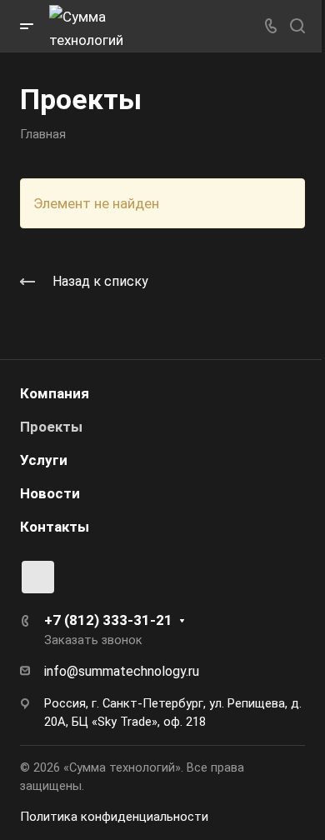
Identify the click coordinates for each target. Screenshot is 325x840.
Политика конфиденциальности (114, 816)
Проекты (51, 426)
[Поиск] (297, 26)
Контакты (54, 526)
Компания (54, 393)
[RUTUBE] (38, 577)
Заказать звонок (93, 640)
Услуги (44, 460)
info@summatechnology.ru (121, 671)
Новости (50, 493)
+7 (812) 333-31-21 (108, 620)
